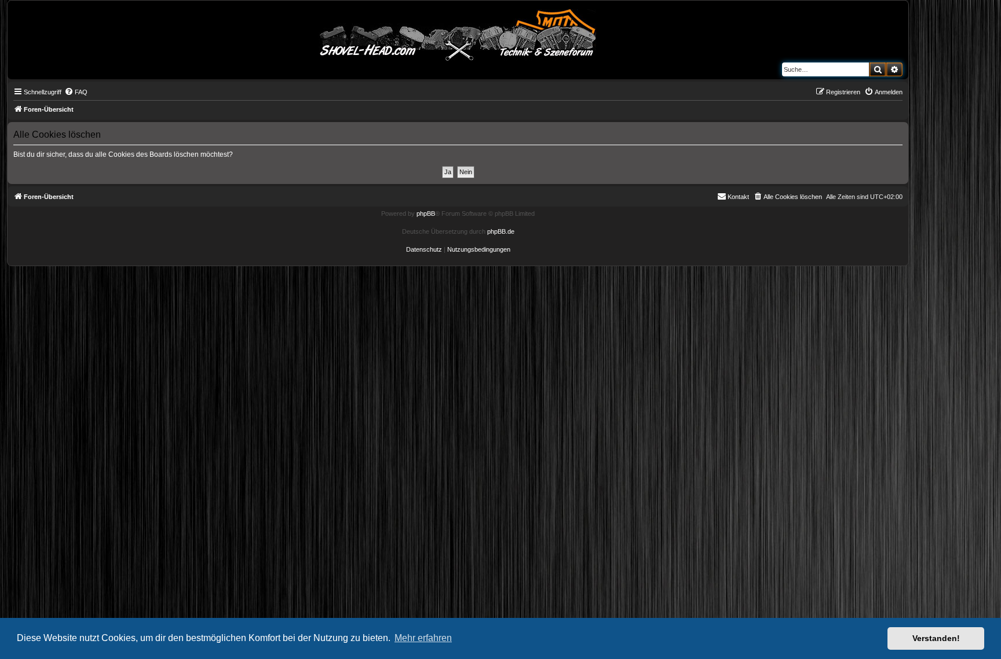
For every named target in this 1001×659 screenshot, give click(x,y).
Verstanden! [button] (936, 638)
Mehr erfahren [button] (423, 638)
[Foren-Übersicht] (458, 32)
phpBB (426, 213)
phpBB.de (500, 231)
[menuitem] (75, 92)
